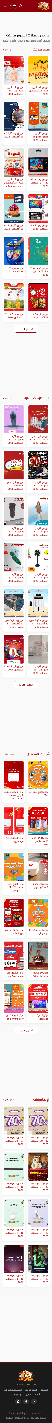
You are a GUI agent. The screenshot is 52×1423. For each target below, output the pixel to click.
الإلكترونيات (17, 1394)
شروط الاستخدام (22, 1418)
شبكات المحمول (32, 1394)
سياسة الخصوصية (38, 1418)
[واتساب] (18, 1401)
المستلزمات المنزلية (13, 1390)
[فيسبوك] (34, 1401)
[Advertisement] (26, 22)
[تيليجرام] (26, 1401)
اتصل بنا (9, 1418)
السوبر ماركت (31, 1390)
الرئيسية (44, 1390)
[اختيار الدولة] (13, 6)
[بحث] (20, 6)
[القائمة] (5, 6)
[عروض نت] (26, 1375)
